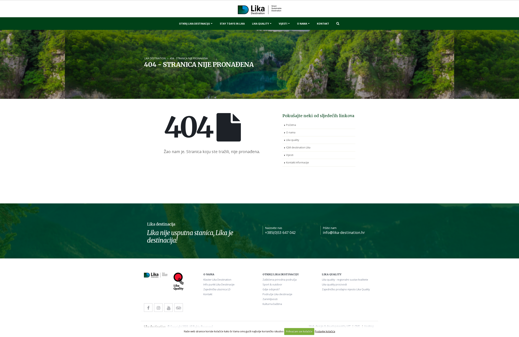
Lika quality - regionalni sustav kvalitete (345, 279)
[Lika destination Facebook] (148, 308)
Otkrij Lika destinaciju (194, 23)
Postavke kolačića (325, 331)
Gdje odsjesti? (271, 289)
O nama (302, 23)
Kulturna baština (272, 304)
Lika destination (155, 58)
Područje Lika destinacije (277, 294)
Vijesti (283, 23)
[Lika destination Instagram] (158, 308)
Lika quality (260, 23)
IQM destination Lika (298, 147)
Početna (291, 125)
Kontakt (323, 23)
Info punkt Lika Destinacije (219, 284)
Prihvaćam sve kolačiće (299, 331)
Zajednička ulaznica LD (217, 289)
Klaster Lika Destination (217, 279)
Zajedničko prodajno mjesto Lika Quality (346, 289)
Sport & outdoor (272, 284)
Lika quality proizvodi (334, 284)
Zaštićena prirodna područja (280, 279)
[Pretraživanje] (337, 23)
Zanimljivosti (270, 299)
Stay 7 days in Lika (232, 23)
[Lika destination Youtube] (168, 308)
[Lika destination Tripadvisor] (179, 308)
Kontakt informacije (297, 162)
